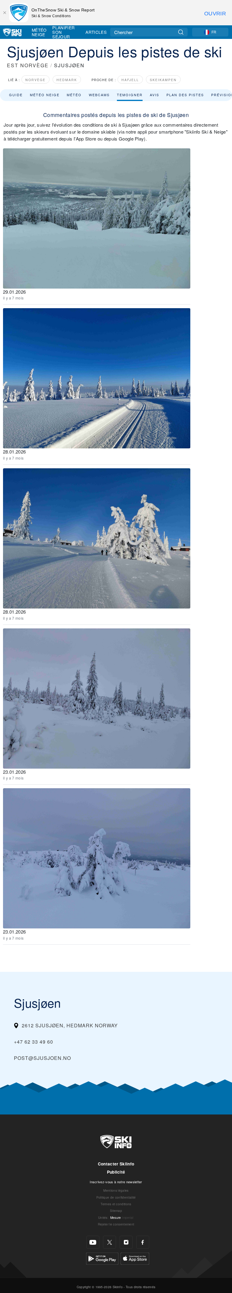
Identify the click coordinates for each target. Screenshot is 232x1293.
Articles (96, 32)
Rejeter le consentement (116, 1224)
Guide (16, 94)
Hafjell (130, 79)
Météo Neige (39, 32)
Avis (154, 94)
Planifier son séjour (63, 32)
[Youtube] (92, 1242)
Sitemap (116, 1210)
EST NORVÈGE (28, 65)
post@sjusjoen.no (42, 1057)
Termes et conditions (116, 1204)
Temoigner (130, 94)
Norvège (35, 79)
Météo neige (45, 94)
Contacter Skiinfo (116, 1164)
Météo (74, 94)
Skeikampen (163, 79)
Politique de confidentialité (116, 1197)
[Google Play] (102, 1258)
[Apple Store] (135, 1258)
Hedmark (66, 79)
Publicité (116, 1172)
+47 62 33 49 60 (33, 1041)
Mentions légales (115, 1190)
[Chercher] (181, 32)
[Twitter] (109, 1242)
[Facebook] (142, 1242)
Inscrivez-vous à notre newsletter (116, 1181)
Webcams (99, 94)
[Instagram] (126, 1242)
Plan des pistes (185, 94)
